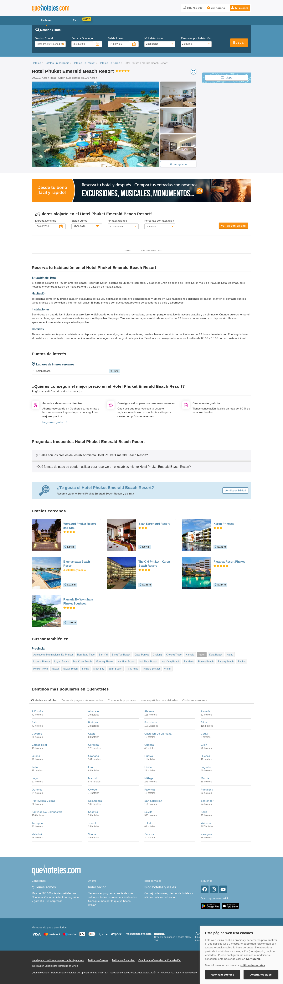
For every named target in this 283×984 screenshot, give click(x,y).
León (91, 767)
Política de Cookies (98, 960)
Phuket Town (40, 668)
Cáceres (37, 733)
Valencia (206, 823)
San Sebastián (153, 800)
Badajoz (93, 722)
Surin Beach (115, 668)
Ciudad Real (39, 744)
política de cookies (252, 965)
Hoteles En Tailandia (56, 62)
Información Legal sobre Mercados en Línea (55, 966)
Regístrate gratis (52, 422)
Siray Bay (98, 668)
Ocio (76, 20)
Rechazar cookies (222, 974)
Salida (116, 38)
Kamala (190, 654)
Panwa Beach (206, 661)
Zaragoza (207, 834)
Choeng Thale (174, 654)
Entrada (82, 38)
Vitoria (92, 834)
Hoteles (36, 62)
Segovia (93, 811)
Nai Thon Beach (148, 661)
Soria (204, 811)
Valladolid (37, 834)
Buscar (239, 42)
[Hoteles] (61, 8)
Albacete (93, 711)
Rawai (55, 668)
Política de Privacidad (123, 960)
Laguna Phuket (41, 661)
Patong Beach (226, 661)
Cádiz (91, 733)
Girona (36, 755)
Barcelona (150, 722)
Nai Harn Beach (126, 661)
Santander (207, 800)
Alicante (149, 711)
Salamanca (95, 800)
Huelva (148, 755)
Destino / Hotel (44, 38)
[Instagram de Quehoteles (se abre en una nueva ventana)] (214, 889)
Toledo (148, 823)
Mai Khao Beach (82, 661)
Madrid (92, 778)
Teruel (92, 823)
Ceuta (204, 733)
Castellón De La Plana (158, 733)
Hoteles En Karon (109, 62)
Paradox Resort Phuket (229, 561)
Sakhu (85, 668)
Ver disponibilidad (233, 225)
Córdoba (93, 744)
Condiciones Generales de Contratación (159, 960)
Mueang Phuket (104, 661)
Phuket (242, 661)
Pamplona (207, 789)
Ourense (37, 789)
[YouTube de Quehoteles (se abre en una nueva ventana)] (223, 889)
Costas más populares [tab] (122, 700)
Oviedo (92, 789)
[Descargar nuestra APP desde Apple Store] (230, 905)
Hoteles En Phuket (84, 62)
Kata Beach (215, 654)
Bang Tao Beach (121, 654)
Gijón (204, 744)
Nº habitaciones (153, 38)
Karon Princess (224, 523)
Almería (205, 711)
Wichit (167, 668)
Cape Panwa (142, 654)
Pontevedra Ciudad (43, 800)
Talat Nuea (132, 668)
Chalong (157, 654)
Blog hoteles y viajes (160, 887)
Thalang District (151, 668)
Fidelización (97, 887)
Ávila (35, 722)
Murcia (205, 778)
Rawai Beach (70, 668)
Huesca (205, 755)
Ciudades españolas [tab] (44, 700)
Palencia (149, 789)
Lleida (148, 767)
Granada (93, 755)
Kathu (230, 654)
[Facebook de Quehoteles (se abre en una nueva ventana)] (204, 889)
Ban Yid (103, 654)
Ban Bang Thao (86, 654)
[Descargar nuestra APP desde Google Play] (210, 905)
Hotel (128, 250)
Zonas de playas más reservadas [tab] (82, 700)
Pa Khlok (189, 661)
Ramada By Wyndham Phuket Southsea (78, 601)
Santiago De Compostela (47, 811)
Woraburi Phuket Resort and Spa (79, 525)
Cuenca (149, 744)
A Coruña (37, 711)
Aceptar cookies (261, 974)
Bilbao (204, 722)
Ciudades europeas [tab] (194, 700)
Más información (151, 250)
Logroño (206, 767)
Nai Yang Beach (170, 661)
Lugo (35, 778)
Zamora (149, 834)
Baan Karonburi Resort (154, 523)
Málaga (148, 778)
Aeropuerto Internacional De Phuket (53, 654)
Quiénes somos (44, 887)
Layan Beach (61, 661)
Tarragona (38, 823)
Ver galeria (180, 164)
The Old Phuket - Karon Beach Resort (154, 563)
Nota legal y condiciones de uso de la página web (58, 960)
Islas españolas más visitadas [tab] (159, 700)
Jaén (35, 767)
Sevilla (148, 811)
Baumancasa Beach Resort (76, 563)
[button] (240, 8)
